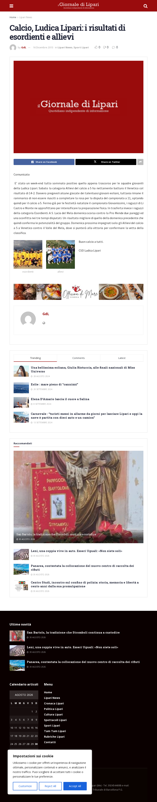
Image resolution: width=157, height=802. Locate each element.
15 (32, 727)
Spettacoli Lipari (55, 720)
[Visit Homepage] (78, 6)
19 (20, 736)
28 (28, 744)
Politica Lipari (53, 709)
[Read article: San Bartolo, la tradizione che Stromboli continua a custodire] (78, 497)
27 (24, 744)
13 (24, 727)
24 (11, 744)
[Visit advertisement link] (78, 292)
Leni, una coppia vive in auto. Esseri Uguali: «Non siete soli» (76, 551)
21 (28, 736)
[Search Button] (145, 5)
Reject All (50, 786)
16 (36, 727)
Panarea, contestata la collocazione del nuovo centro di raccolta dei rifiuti (83, 662)
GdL (23, 47)
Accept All (75, 786)
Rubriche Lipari (54, 736)
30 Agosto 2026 (26, 539)
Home (13, 17)
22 (32, 736)
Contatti (50, 742)
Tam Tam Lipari (55, 731)
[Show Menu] (11, 5)
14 (28, 727)
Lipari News (25, 17)
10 (11, 727)
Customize (25, 786)
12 (20, 727)
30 (36, 744)
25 (15, 744)
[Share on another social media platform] (140, 162)
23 (36, 736)
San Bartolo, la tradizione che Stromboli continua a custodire (56, 534)
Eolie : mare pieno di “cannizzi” (54, 384)
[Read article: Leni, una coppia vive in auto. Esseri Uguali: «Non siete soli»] (21, 554)
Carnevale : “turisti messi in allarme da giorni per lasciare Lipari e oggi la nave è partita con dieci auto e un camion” (86, 415)
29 (32, 744)
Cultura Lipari (53, 714)
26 (20, 744)
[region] (50, 772)
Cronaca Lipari (54, 703)
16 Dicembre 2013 (43, 47)
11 (15, 727)
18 (15, 736)
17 (11, 736)
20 (24, 736)
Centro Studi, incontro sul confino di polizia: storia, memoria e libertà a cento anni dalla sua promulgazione (85, 584)
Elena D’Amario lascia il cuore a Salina (60, 399)
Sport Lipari (81, 47)
